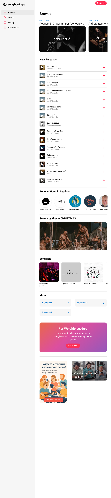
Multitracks (82, 303)
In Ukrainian (47, 303)
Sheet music (47, 312)
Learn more (73, 345)
